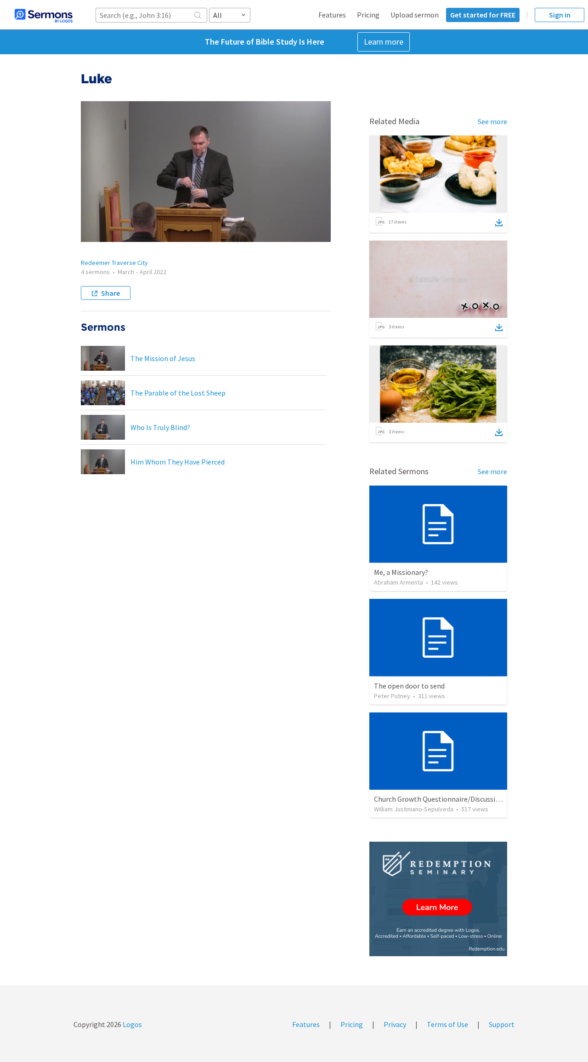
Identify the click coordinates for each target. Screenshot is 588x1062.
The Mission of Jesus (162, 358)
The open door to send (409, 685)
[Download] (499, 223)
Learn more (383, 41)
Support (501, 1024)
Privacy (395, 1024)
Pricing (368, 14)
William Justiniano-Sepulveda (413, 809)
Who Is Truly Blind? (160, 427)
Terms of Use (447, 1024)
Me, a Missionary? (401, 572)
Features (332, 14)
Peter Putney (392, 696)
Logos (131, 1024)
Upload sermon (414, 14)
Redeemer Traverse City (114, 262)
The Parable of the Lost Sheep (178, 392)
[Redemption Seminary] (438, 899)
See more (492, 121)
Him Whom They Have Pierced (177, 461)
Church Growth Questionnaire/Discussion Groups (450, 799)
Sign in (560, 14)
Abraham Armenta (398, 582)
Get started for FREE (482, 14)
